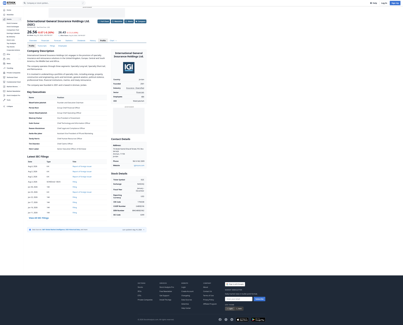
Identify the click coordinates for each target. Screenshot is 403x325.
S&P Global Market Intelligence (53, 230)
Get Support (164, 295)
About (205, 287)
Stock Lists (11, 40)
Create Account (187, 291)
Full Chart (105, 21)
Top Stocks (11, 47)
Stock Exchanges (13, 27)
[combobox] (54, 3)
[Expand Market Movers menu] (20, 87)
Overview (33, 40)
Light (231, 309)
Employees (62, 46)
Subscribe (259, 299)
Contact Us (207, 291)
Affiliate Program (210, 304)
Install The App (165, 300)
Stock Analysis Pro (167, 287)
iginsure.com (139, 165)
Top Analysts (11, 43)
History (93, 40)
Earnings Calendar (13, 33)
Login (183, 287)
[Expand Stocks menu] (20, 19)
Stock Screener (12, 23)
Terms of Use (208, 295)
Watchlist (118, 21)
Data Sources (186, 300)
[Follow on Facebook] (220, 319)
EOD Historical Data (73, 230)
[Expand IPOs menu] (20, 54)
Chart (112, 40)
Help (375, 3)
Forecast (57, 40)
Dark (240, 309)
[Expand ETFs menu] (20, 59)
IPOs (139, 291)
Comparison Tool (13, 30)
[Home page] (9, 3)
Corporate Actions (13, 50)
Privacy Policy (208, 300)
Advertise (185, 304)
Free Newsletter (166, 291)
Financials (45, 40)
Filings (52, 46)
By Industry (11, 37)
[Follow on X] (226, 319)
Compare (141, 21)
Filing (75, 182)
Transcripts (42, 46)
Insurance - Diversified (135, 88)
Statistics (69, 40)
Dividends (81, 40)
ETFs (139, 295)
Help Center (186, 308)
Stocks (140, 287)
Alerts (130, 21)
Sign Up (395, 3)
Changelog (185, 295)
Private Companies (145, 300)
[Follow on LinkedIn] (232, 319)
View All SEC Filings (39, 217)
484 (142, 97)
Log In (384, 3)
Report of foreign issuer (82, 166)
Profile (103, 40)
